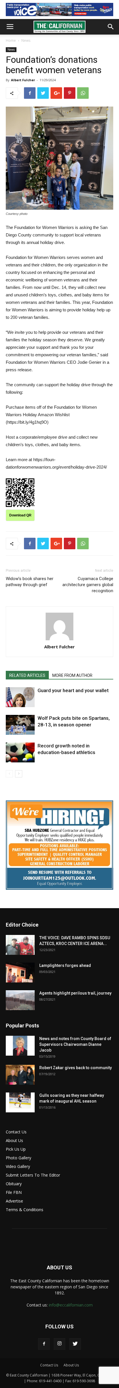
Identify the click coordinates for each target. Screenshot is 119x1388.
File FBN (14, 1192)
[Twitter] (75, 1344)
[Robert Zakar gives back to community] (20, 1075)
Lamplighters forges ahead (65, 965)
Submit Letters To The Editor (33, 1175)
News (25, 40)
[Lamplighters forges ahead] (20, 972)
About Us (14, 1140)
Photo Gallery (18, 1157)
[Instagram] (59, 1344)
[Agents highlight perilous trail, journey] (20, 1000)
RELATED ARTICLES (27, 675)
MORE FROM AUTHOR (72, 675)
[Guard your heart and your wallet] (20, 697)
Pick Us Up (16, 1149)
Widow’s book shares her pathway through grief (29, 581)
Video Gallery (18, 1166)
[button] (111, 27)
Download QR (20, 515)
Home (11, 40)
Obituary (14, 1183)
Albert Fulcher (23, 80)
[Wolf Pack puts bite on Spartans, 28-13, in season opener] (20, 725)
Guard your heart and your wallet (73, 690)
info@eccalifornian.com (71, 1305)
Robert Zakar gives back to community (75, 1067)
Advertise (14, 1201)
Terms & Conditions (24, 1209)
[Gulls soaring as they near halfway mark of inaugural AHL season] (20, 1102)
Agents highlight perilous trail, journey (75, 993)
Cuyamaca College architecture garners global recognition (87, 584)
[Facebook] (44, 1344)
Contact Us (16, 1132)
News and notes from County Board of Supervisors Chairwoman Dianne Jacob (75, 1044)
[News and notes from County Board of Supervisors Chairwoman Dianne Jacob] (20, 1046)
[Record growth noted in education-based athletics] (20, 752)
